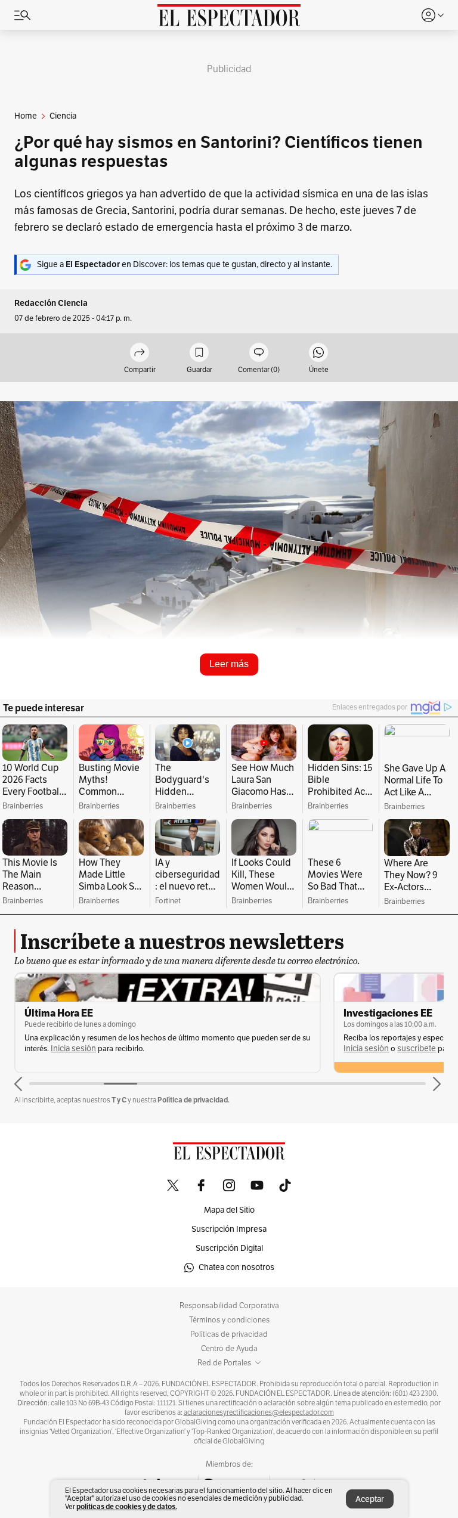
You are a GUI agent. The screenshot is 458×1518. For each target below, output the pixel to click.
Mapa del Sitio (229, 1210)
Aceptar (369, 1499)
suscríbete (416, 1048)
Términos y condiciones (229, 1320)
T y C (119, 1099)
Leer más (229, 664)
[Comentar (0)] (258, 353)
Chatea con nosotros (236, 1267)
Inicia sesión (73, 1048)
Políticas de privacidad (229, 1334)
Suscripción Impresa (229, 1229)
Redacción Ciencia (51, 303)
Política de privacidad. (193, 1099)
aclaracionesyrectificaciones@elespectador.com (259, 1412)
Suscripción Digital (229, 1248)
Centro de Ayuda (229, 1348)
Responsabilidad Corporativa (229, 1306)
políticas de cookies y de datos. (126, 1506)
